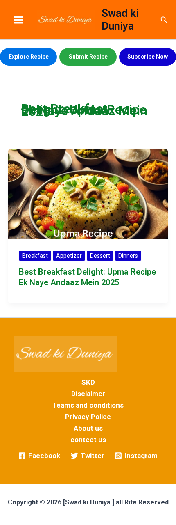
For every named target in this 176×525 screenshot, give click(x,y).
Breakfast (35, 255)
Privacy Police (88, 417)
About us (88, 428)
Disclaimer (88, 394)
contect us (88, 440)
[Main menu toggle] (18, 19)
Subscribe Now (147, 56)
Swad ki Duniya (120, 19)
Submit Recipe (88, 56)
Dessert (100, 255)
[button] (164, 20)
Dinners (128, 255)
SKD (88, 382)
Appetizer (69, 255)
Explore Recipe (29, 56)
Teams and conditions (88, 405)
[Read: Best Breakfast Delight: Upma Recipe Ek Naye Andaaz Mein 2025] (88, 193)
